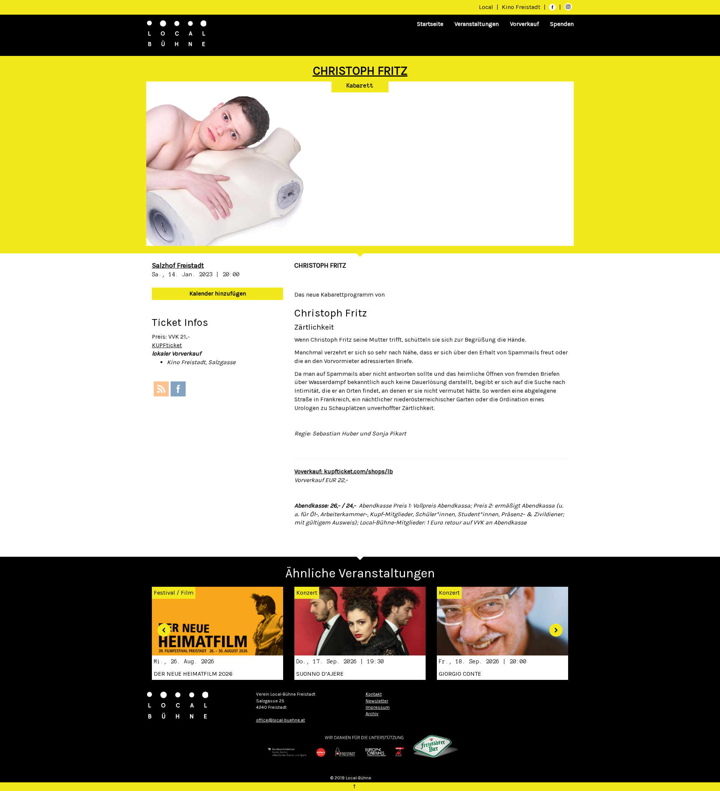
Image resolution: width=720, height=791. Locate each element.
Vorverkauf (524, 23)
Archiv (372, 713)
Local (486, 7)
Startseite (430, 23)
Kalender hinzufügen (217, 293)
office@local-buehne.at (280, 720)
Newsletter (377, 701)
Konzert (306, 592)
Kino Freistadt (522, 7)
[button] (161, 627)
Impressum (378, 707)
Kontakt (374, 694)
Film (187, 592)
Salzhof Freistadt (178, 265)
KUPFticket (167, 345)
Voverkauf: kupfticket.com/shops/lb (343, 471)
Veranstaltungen (476, 23)
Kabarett (360, 86)
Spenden (562, 23)
